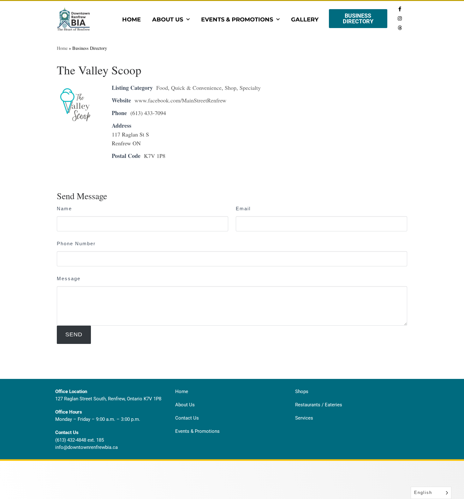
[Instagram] (399, 18)
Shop (230, 87)
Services (304, 418)
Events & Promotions (237, 19)
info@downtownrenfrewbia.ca (86, 447)
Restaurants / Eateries (318, 405)
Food (162, 87)
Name (64, 208)
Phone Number (76, 243)
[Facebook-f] (399, 9)
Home (131, 19)
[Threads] (399, 27)
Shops (301, 391)
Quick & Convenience (196, 87)
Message (68, 278)
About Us (167, 19)
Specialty (250, 87)
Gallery (304, 19)
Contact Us (187, 418)
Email (243, 208)
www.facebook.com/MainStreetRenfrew (180, 100)
